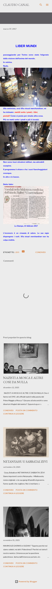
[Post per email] (23, 252)
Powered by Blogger (27, 581)
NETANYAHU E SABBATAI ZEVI (25, 461)
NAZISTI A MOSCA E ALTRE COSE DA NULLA (23, 380)
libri (17, 252)
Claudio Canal (16, 5)
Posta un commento (26, 410)
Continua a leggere (13, 414)
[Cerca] (40, 4)
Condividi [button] (40, 252)
